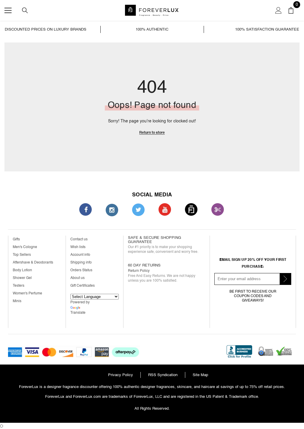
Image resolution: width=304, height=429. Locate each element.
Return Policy (139, 271)
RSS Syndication (163, 375)
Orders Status (81, 270)
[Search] (24, 10)
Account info (80, 255)
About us (77, 278)
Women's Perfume (27, 293)
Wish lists (78, 247)
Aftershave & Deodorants (33, 262)
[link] (52, 29)
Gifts (16, 239)
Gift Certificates (82, 285)
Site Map (200, 375)
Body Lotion (22, 270)
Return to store (152, 132)
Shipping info (81, 262)
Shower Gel (22, 278)
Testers (18, 285)
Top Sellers (22, 255)
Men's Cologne (25, 247)
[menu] (8, 10)
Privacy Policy (120, 375)
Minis (17, 301)
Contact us (79, 239)
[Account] (278, 10)
